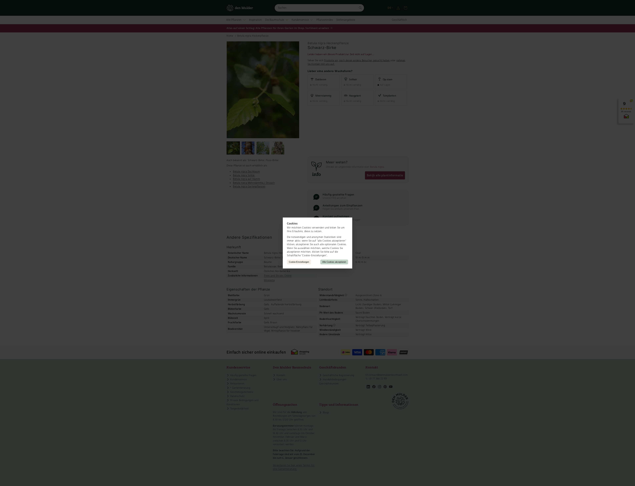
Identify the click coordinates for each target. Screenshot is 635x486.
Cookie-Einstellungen (299, 262)
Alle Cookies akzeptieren (334, 262)
